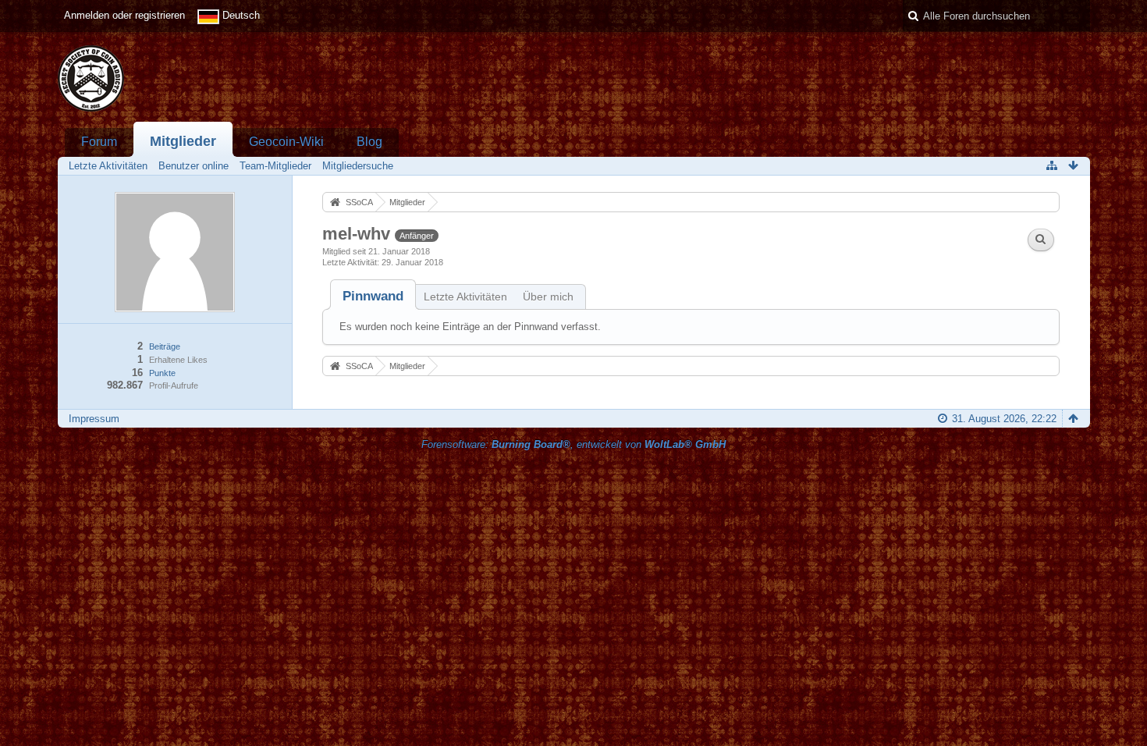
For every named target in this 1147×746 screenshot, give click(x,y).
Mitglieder (183, 141)
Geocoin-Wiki (286, 141)
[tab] (373, 296)
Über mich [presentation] (548, 296)
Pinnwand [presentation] (373, 296)
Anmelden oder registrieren (124, 15)
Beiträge (164, 346)
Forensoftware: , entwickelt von (573, 444)
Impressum (94, 419)
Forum (99, 141)
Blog (369, 141)
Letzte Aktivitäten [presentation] (465, 296)
